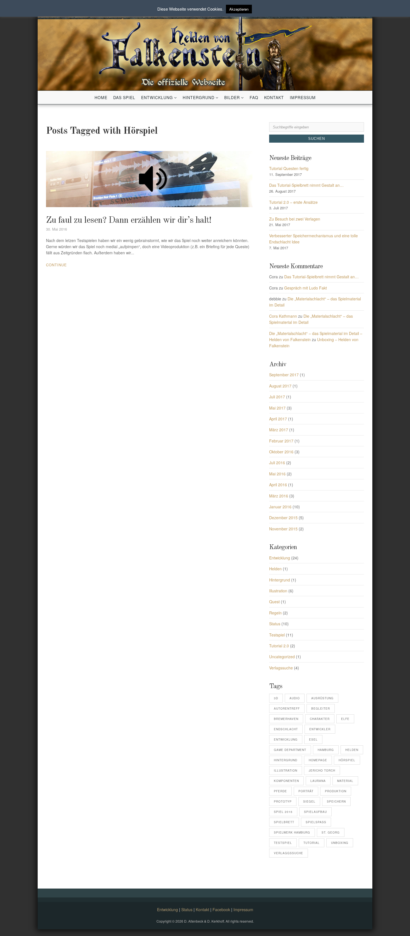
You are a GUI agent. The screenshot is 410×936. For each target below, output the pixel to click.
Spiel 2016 (283, 812)
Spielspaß (316, 822)
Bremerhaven (286, 719)
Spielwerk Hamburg (292, 832)
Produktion (335, 791)
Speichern (336, 801)
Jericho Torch (322, 770)
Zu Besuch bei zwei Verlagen (294, 219)
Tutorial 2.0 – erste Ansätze (293, 202)
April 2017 (278, 419)
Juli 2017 (277, 396)
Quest (274, 601)
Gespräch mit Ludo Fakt (305, 288)
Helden (275, 568)
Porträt (305, 791)
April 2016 (278, 484)
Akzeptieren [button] (239, 9)
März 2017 (278, 429)
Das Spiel (124, 97)
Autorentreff (287, 708)
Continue (56, 264)
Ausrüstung (322, 698)
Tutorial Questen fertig (288, 168)
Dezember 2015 (283, 517)
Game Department (290, 750)
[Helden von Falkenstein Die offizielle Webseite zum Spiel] (205, 48)
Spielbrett (284, 822)
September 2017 (284, 374)
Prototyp (283, 801)
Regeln (275, 613)
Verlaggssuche (288, 853)
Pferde (280, 791)
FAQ (254, 97)
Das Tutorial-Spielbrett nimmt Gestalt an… (306, 185)
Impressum (303, 97)
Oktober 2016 (281, 451)
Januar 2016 (280, 506)
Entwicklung (157, 97)
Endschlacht (286, 729)
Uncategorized (282, 656)
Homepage (318, 760)
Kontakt (274, 97)
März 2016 (278, 496)
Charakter (320, 719)
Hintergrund (198, 97)
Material (345, 781)
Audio (295, 698)
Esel (313, 739)
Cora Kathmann (283, 316)
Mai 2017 (277, 408)
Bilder (232, 97)
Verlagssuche (281, 668)
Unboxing (339, 843)
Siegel (309, 801)
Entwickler (320, 729)
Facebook (221, 909)
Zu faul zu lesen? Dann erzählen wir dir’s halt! (128, 220)
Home (101, 97)
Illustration (278, 590)
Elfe (345, 719)
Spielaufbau (315, 812)
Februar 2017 (281, 441)
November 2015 (283, 529)
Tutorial (311, 843)
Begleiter (320, 708)
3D (276, 698)
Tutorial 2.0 (279, 645)
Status (274, 623)
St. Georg (331, 832)
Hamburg (326, 750)
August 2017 (280, 386)
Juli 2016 (277, 462)
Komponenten (286, 781)
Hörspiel (347, 760)
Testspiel (277, 635)
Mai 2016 (277, 474)
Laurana (318, 781)
